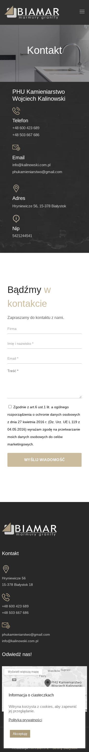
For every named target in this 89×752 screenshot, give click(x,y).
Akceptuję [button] (20, 734)
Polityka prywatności (25, 720)
